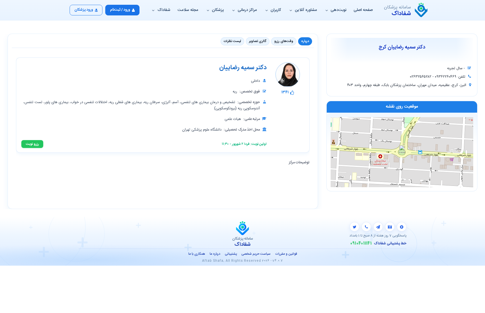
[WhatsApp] (366, 226)
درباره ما (215, 254)
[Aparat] (401, 226)
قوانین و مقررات (286, 254)
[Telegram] (378, 226)
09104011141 (361, 243)
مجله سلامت (188, 10)
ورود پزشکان (83, 10)
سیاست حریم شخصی (256, 254)
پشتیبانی (231, 254)
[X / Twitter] (354, 226)
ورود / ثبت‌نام (120, 10)
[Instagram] (390, 226)
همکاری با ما (196, 254)
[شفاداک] (421, 10)
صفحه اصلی (363, 10)
